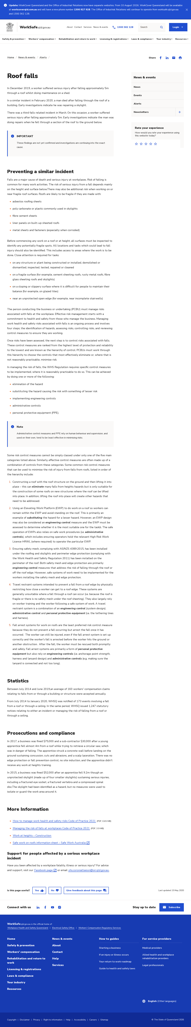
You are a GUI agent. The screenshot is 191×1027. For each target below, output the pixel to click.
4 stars (151, 143)
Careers (93, 1019)
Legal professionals (153, 965)
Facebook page (43, 870)
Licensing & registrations (113, 39)
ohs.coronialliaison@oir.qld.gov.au (88, 870)
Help (55, 958)
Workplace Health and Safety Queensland (27, 927)
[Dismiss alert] (187, 9)
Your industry (164, 39)
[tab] (38, 907)
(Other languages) (160, 1001)
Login (176, 27)
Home (10, 57)
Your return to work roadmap (115, 961)
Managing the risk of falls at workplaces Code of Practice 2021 (51, 828)
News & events (26, 57)
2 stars (142, 143)
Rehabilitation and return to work (77, 39)
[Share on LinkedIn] (167, 58)
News (137, 87)
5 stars (156, 143)
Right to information (53, 1019)
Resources (181, 39)
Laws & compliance (141, 39)
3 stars (146, 143)
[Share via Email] (174, 58)
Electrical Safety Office (63, 927)
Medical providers (152, 948)
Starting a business (110, 948)
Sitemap (104, 1019)
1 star (137, 143)
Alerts (43, 57)
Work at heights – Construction (32, 835)
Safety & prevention (13, 39)
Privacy (36, 1019)
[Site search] (161, 27)
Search (143, 27)
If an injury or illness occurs (114, 954)
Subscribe (174, 907)
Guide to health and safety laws (117, 968)
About (56, 945)
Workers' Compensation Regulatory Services (99, 927)
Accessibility (80, 1019)
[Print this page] (180, 58)
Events (138, 95)
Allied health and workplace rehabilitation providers (158, 956)
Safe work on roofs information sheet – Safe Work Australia (49, 842)
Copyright (11, 1019)
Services (58, 965)
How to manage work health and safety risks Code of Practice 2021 (54, 821)
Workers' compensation (41, 39)
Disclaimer (25, 1019)
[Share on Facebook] (161, 58)
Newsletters (141, 112)
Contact (57, 952)
